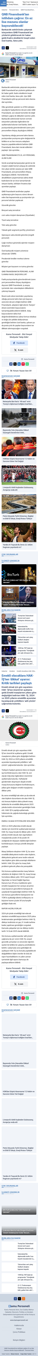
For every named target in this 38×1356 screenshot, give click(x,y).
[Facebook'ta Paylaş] (3, 47)
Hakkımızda (19, 1325)
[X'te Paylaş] (7, 47)
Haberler (4, 10)
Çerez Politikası (19, 1332)
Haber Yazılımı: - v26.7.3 (19, 1354)
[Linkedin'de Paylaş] (19, 364)
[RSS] (23, 1298)
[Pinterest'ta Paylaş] (23, 364)
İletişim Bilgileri (19, 1340)
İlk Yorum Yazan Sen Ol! (21, 371)
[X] (19, 1298)
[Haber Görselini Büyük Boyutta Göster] (19, 67)
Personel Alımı (14, 10)
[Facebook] (15, 1298)
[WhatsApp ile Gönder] (27, 364)
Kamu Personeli (11, 81)
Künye (19, 1329)
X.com (20, 350)
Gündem (12, 671)
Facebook (21, 343)
